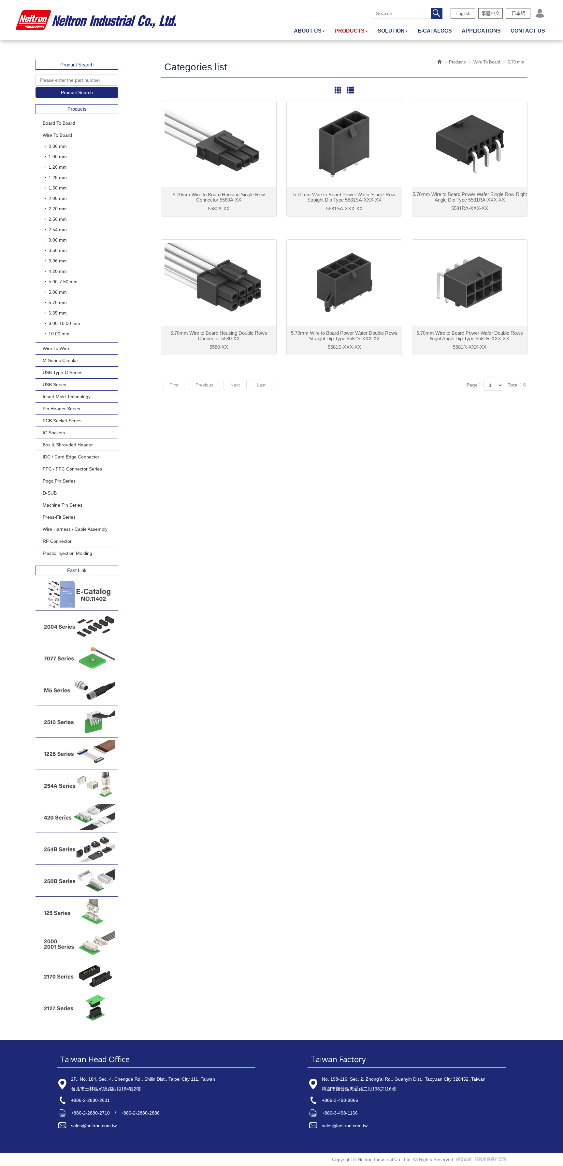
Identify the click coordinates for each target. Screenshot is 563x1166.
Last (261, 384)
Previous (204, 384)
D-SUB (50, 493)
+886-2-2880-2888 (140, 1113)
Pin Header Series (61, 408)
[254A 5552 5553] (77, 785)
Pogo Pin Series (59, 481)
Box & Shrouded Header (68, 444)
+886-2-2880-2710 (90, 1113)
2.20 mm (58, 208)
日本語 (518, 13)
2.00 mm (58, 198)
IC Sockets (54, 432)
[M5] (77, 690)
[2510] (77, 722)
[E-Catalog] (77, 594)
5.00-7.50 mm (63, 281)
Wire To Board (57, 135)
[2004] (77, 626)
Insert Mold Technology (67, 396)
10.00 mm (59, 333)
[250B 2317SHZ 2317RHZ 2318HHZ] (77, 880)
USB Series (54, 384)
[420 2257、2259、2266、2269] (77, 817)
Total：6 (517, 384)
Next (235, 384)
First (174, 384)
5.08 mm (58, 292)
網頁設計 (464, 1159)
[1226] (77, 753)
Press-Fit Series (59, 517)
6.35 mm (58, 313)
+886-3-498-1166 (340, 1113)
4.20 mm (58, 271)
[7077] (77, 658)
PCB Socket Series (62, 420)
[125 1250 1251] (77, 912)
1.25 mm (58, 177)
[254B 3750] (77, 848)
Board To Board (59, 123)
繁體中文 (491, 13)
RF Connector (57, 541)
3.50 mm (58, 250)
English (462, 13)
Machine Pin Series (62, 505)
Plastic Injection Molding (67, 553)
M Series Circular (60, 360)
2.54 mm (58, 229)
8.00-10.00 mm (64, 323)
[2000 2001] (77, 944)
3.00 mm (58, 240)
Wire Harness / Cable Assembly (75, 529)
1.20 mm (58, 167)
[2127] (77, 1008)
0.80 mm (58, 146)
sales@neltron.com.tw (94, 1125)
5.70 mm (58, 302)
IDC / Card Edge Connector (71, 456)
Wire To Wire (56, 348)
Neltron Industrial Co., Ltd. (96, 20)
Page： (474, 384)
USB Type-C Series (62, 372)
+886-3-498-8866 (340, 1100)
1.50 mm (58, 187)
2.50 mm (58, 219)
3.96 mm (58, 260)
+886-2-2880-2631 (90, 1100)
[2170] (77, 976)
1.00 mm (58, 156)
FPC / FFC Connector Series (72, 468)
